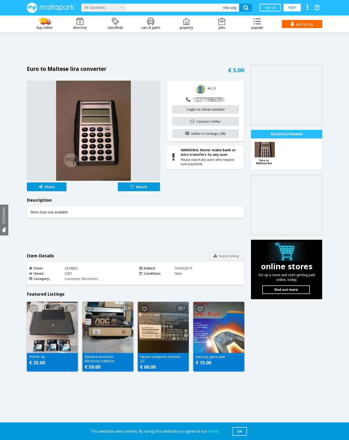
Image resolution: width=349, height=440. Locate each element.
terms (213, 431)
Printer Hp (37, 357)
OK (239, 431)
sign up (270, 7)
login (292, 7)
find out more (286, 289)
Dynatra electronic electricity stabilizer (99, 359)
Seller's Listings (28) (208, 133)
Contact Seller (208, 121)
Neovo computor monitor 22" (160, 359)
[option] (93, 131)
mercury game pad (210, 357)
